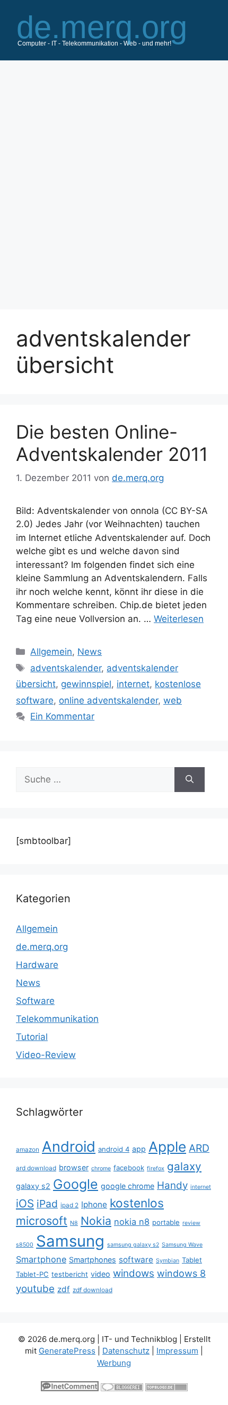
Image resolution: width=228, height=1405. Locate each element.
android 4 (113, 1149)
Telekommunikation (57, 1018)
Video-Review (46, 1055)
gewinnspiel (86, 684)
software (136, 1260)
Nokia (96, 1221)
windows (133, 1273)
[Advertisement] (114, 180)
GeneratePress (67, 1351)
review (191, 1223)
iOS (25, 1203)
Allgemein (51, 651)
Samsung (70, 1241)
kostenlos (137, 1203)
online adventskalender (108, 700)
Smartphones (92, 1259)
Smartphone (41, 1259)
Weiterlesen (179, 618)
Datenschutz (126, 1351)
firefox (155, 1168)
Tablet (192, 1260)
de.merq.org (42, 946)
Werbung (114, 1363)
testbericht (69, 1274)
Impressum (177, 1351)
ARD (199, 1148)
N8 (74, 1223)
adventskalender (65, 668)
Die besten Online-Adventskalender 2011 (112, 443)
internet (133, 684)
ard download (36, 1168)
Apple (167, 1146)
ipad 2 (69, 1205)
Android (68, 1146)
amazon (27, 1149)
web (172, 700)
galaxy (184, 1166)
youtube (35, 1289)
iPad (47, 1203)
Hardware (37, 964)
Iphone (94, 1204)
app (139, 1148)
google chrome (127, 1185)
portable (166, 1222)
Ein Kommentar (62, 716)
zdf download (92, 1290)
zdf (63, 1289)
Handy (172, 1185)
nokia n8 (132, 1221)
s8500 (24, 1244)
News (89, 651)
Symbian (167, 1260)
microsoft (41, 1221)
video (100, 1273)
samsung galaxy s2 (133, 1244)
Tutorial (32, 1036)
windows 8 (181, 1273)
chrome (101, 1168)
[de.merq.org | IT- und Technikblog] (114, 29)
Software (35, 1000)
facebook (128, 1167)
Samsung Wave (182, 1244)
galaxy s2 (33, 1185)
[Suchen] (189, 780)
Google (75, 1184)
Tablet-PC (32, 1274)
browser (74, 1167)
